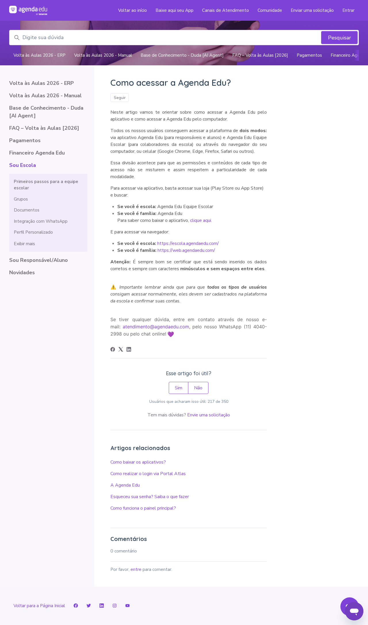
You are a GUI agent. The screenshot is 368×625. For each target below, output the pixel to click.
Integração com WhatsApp (41, 221)
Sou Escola (22, 165)
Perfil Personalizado (33, 232)
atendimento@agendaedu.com (156, 326)
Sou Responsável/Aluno (38, 260)
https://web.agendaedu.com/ (186, 250)
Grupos (21, 199)
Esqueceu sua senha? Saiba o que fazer (149, 496)
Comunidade (270, 10)
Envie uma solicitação (208, 415)
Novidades (22, 272)
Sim (178, 388)
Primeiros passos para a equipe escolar (46, 185)
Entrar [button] (348, 10)
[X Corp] (120, 350)
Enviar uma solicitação (312, 10)
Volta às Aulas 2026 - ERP (40, 55)
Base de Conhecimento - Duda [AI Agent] (182, 55)
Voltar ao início (132, 10)
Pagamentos (309, 55)
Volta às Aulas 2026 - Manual (103, 55)
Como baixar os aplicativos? (138, 462)
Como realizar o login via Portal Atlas (148, 473)
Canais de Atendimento (225, 10)
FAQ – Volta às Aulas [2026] (260, 55)
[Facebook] (112, 350)
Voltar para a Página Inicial (39, 606)
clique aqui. (201, 220)
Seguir (120, 97)
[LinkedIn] (128, 350)
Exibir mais (24, 244)
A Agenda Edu (125, 485)
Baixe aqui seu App (174, 10)
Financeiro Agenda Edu (37, 152)
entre (136, 569)
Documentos (26, 210)
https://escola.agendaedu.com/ (188, 243)
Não (198, 388)
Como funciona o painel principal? (143, 508)
